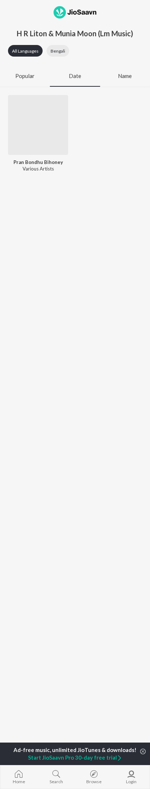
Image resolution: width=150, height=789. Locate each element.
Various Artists (38, 169)
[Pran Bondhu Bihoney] (38, 125)
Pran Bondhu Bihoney (38, 162)
